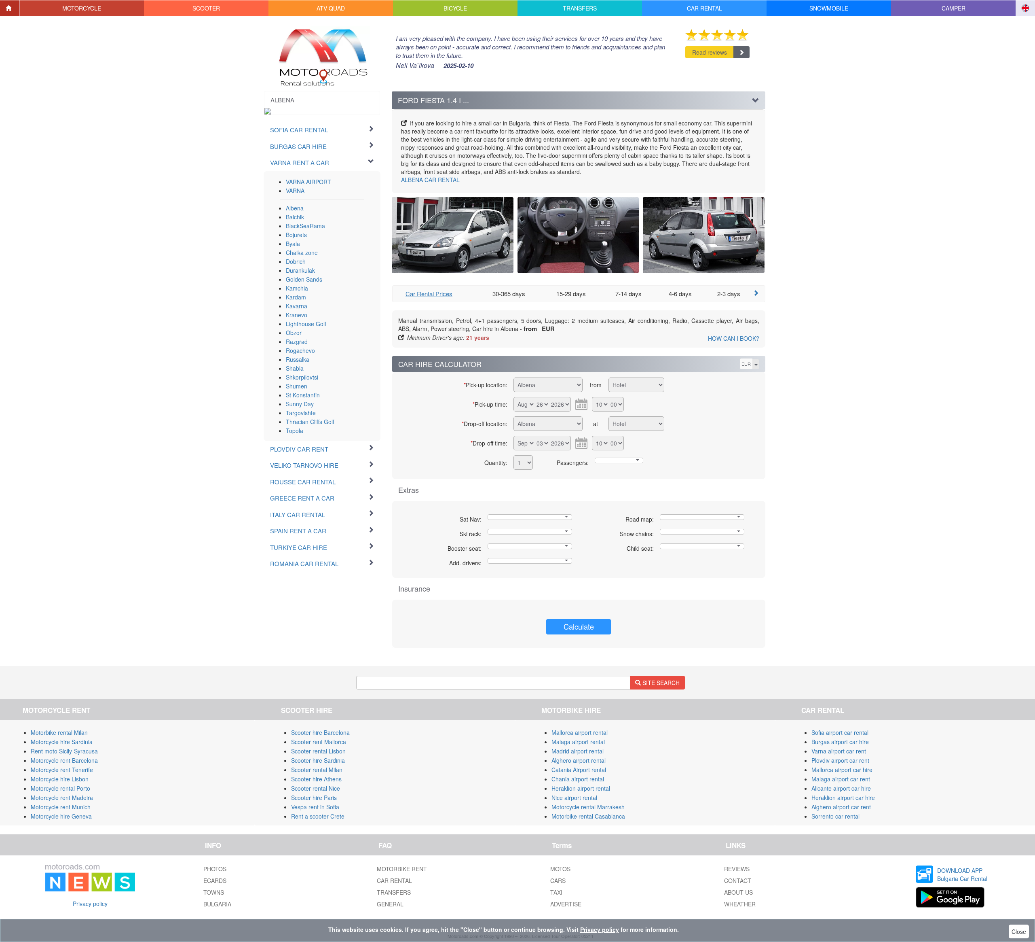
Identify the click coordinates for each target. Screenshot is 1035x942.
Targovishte (301, 413)
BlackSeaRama (305, 226)
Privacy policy (90, 904)
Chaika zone (302, 252)
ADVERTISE (565, 904)
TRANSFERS (394, 892)
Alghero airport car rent (841, 807)
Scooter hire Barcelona (320, 732)
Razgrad (297, 341)
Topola (294, 430)
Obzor (294, 333)
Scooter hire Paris (314, 797)
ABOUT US (738, 892)
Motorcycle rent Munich (61, 807)
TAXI (556, 892)
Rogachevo (300, 350)
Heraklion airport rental (580, 788)
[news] (90, 876)
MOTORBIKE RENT (402, 869)
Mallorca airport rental (579, 732)
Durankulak (300, 270)
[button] (82, 8)
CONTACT (737, 880)
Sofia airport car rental (839, 732)
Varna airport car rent (838, 751)
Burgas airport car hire (840, 742)
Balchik (295, 217)
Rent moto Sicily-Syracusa (64, 751)
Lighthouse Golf (306, 324)
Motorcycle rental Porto (60, 788)
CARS (558, 880)
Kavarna (296, 306)
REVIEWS (737, 869)
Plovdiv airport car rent (840, 760)
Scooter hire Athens (316, 779)
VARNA (295, 191)
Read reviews (709, 52)
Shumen (296, 386)
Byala (293, 244)
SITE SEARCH (660, 683)
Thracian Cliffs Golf (310, 422)
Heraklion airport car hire (843, 797)
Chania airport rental (577, 779)
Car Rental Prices (429, 293)
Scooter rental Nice (315, 788)
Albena (295, 208)
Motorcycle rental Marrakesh (588, 807)
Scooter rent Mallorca (318, 742)
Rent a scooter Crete (317, 816)
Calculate (579, 626)
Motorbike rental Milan (59, 732)
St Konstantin (303, 395)
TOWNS (213, 892)
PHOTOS (214, 869)
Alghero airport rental (578, 760)
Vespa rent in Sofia (315, 807)
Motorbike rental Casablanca (588, 816)
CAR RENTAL (430, 180)
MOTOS (560, 869)
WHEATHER (740, 904)
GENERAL (390, 904)
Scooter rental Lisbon (318, 751)
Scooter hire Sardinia (318, 760)
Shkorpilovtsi (302, 377)
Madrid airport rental (577, 751)
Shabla (295, 368)
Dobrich (296, 261)
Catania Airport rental (578, 770)
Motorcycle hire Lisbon (60, 779)
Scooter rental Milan (316, 770)
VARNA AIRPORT (308, 182)
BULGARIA (217, 904)
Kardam (296, 297)
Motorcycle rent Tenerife (62, 770)
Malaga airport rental (578, 742)
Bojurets (296, 235)
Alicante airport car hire (841, 788)
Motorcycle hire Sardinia (62, 742)
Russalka (297, 359)
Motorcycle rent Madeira (62, 797)
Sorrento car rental (835, 816)
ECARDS (214, 880)
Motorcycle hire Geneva (61, 816)
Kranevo (296, 315)
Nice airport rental (574, 797)
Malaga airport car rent (840, 779)
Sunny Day (300, 404)
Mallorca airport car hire (841, 770)
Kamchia (297, 288)
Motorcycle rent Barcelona (64, 760)
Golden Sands (304, 279)
